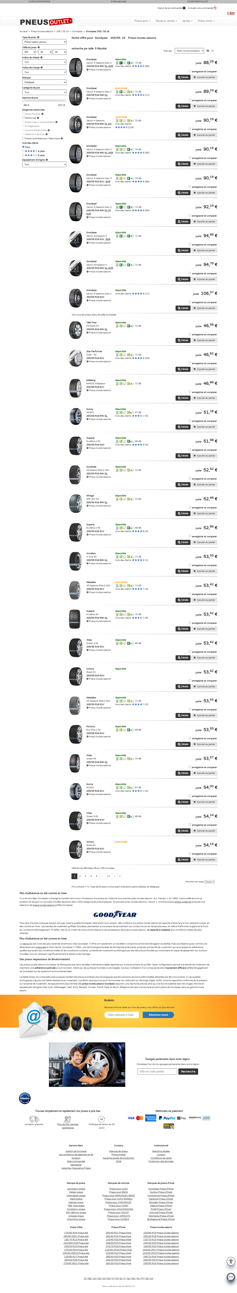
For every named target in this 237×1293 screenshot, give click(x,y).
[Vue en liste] (208, 50)
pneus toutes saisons (43, 905)
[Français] (229, 13)
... (102, 876)
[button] (231, 1261)
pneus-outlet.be (183, 902)
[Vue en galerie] (212, 50)
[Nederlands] (233, 13)
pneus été (41, 947)
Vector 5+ (28, 943)
